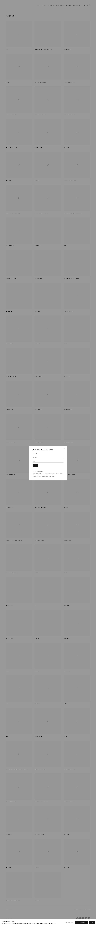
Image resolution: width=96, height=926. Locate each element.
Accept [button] (92, 922)
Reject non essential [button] (81, 922)
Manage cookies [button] (69, 922)
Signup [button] (35, 465)
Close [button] (64, 449)
